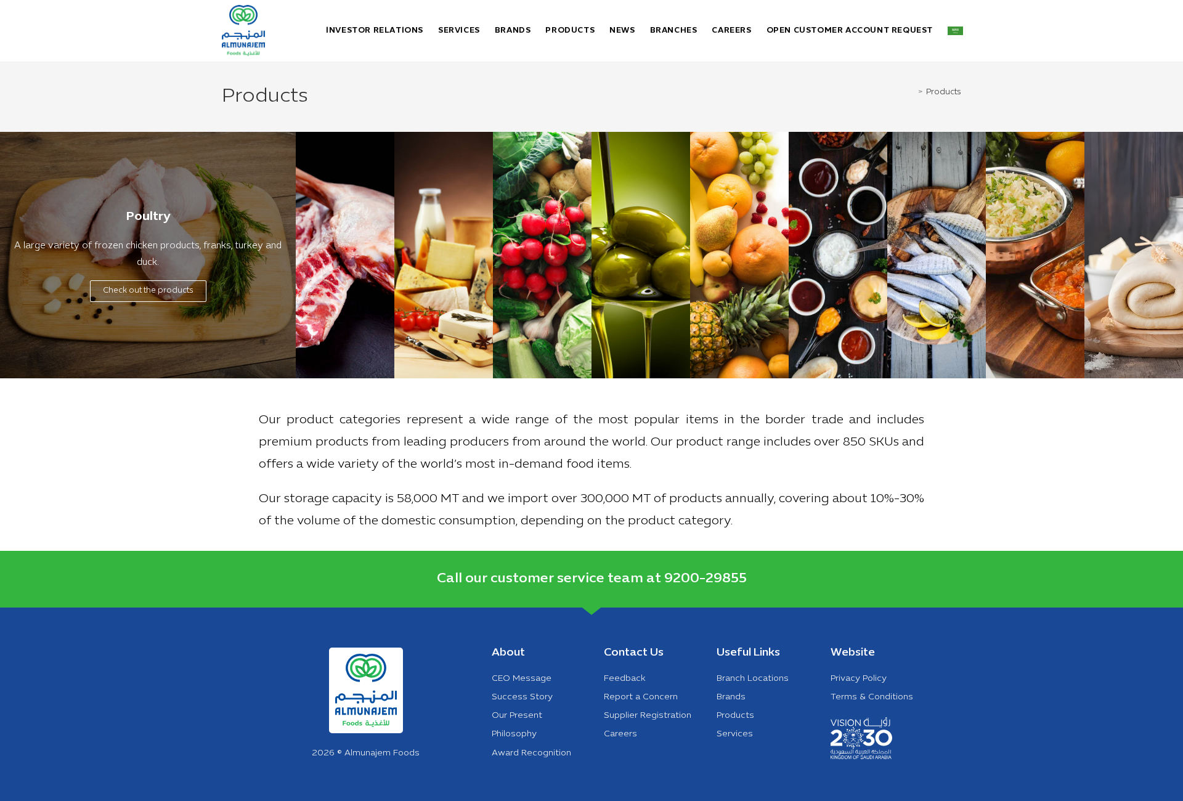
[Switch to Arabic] (955, 31)
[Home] (913, 92)
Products (943, 92)
